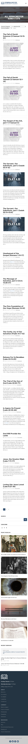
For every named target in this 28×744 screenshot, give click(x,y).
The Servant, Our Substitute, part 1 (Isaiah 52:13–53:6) (13, 210)
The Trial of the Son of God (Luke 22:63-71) (12, 382)
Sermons (3, 722)
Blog (2, 724)
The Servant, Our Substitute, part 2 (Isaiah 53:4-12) (13, 166)
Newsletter (3, 714)
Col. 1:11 (6, 422)
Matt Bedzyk (17, 83)
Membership (4, 712)
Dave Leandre (19, 437)
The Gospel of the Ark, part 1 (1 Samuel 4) (13, 122)
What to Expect (4, 707)
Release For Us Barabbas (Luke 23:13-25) (13, 358)
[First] (2, 509)
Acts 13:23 (12, 290)
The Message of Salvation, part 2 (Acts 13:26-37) (13, 281)
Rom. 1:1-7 (12, 261)
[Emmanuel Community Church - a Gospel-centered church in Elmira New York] (9, 3)
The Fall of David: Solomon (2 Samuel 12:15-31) (14, 36)
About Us (3, 692)
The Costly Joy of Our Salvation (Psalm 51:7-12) (14, 333)
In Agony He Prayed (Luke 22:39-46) (11, 409)
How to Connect (5, 709)
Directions (3, 716)
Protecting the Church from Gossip (9, 575)
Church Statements (5, 731)
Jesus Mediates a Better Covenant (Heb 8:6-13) (14, 652)
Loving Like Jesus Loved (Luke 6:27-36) (13, 485)
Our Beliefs (3, 696)
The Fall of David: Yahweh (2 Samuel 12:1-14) (13, 79)
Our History (3, 694)
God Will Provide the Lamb (12, 434)
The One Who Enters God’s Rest (8, 618)
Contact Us (3, 701)
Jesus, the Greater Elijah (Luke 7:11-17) (13, 460)
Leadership (3, 699)
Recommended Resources (7, 727)
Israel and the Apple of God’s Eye (9, 597)
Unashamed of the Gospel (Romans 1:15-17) (13, 254)
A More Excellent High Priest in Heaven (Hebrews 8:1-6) (13, 658)
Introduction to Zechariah (7, 640)
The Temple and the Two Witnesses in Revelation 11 (13, 554)
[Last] (8, 509)
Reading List (4, 729)
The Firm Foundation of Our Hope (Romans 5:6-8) (14, 307)
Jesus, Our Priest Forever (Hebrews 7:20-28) (12, 663)
